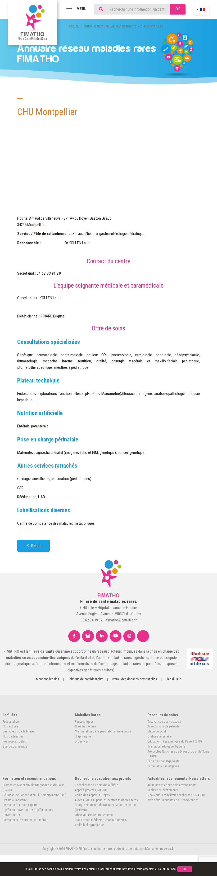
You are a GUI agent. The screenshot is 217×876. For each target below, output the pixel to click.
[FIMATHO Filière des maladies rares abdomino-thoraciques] (32, 22)
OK (177, 9)
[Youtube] (115, 636)
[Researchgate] (143, 636)
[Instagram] (129, 636)
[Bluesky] (88, 636)
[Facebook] (74, 636)
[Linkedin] (102, 636)
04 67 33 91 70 (49, 273)
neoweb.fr (167, 849)
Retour (36, 545)
